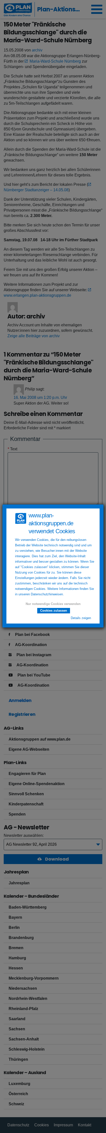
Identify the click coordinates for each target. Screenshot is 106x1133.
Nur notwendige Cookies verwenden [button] (53, 604)
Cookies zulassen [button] (53, 610)
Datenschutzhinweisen (47, 594)
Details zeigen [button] (81, 618)
